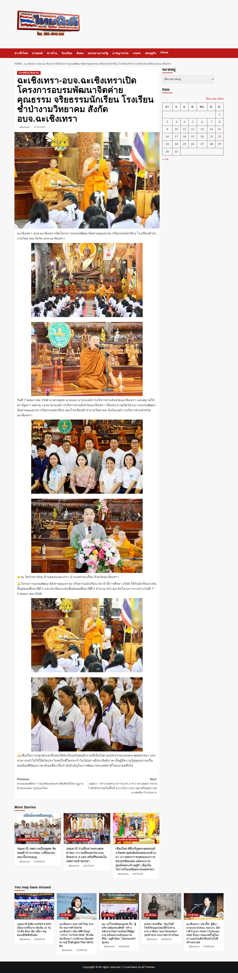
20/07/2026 (137, 874)
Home (164, 52)
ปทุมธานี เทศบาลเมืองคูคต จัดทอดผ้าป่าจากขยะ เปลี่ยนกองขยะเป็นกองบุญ (36, 853)
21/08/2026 (39, 939)
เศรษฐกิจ (150, 53)
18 (184, 136)
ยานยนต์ (37, 53)
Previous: (50, 784)
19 (192, 136)
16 (167, 136)
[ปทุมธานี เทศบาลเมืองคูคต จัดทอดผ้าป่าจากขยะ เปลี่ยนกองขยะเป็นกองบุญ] (37, 828)
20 (202, 136)
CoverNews (130, 967)
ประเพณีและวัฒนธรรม (29, 73)
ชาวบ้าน (52, 53)
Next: (122, 786)
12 (192, 129)
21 (211, 136)
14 (211, 129)
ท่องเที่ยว (23, 915)
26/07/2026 (88, 866)
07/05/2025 (39, 127)
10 (176, 129)
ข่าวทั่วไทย (21, 53)
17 (176, 136)
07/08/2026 (39, 861)
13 (202, 129)
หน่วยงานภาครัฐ (98, 53)
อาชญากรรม (121, 53)
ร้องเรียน (67, 53)
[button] (221, 53)
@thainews (25, 127)
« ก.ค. (165, 159)
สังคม (79, 53)
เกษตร (137, 53)
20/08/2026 (124, 946)
